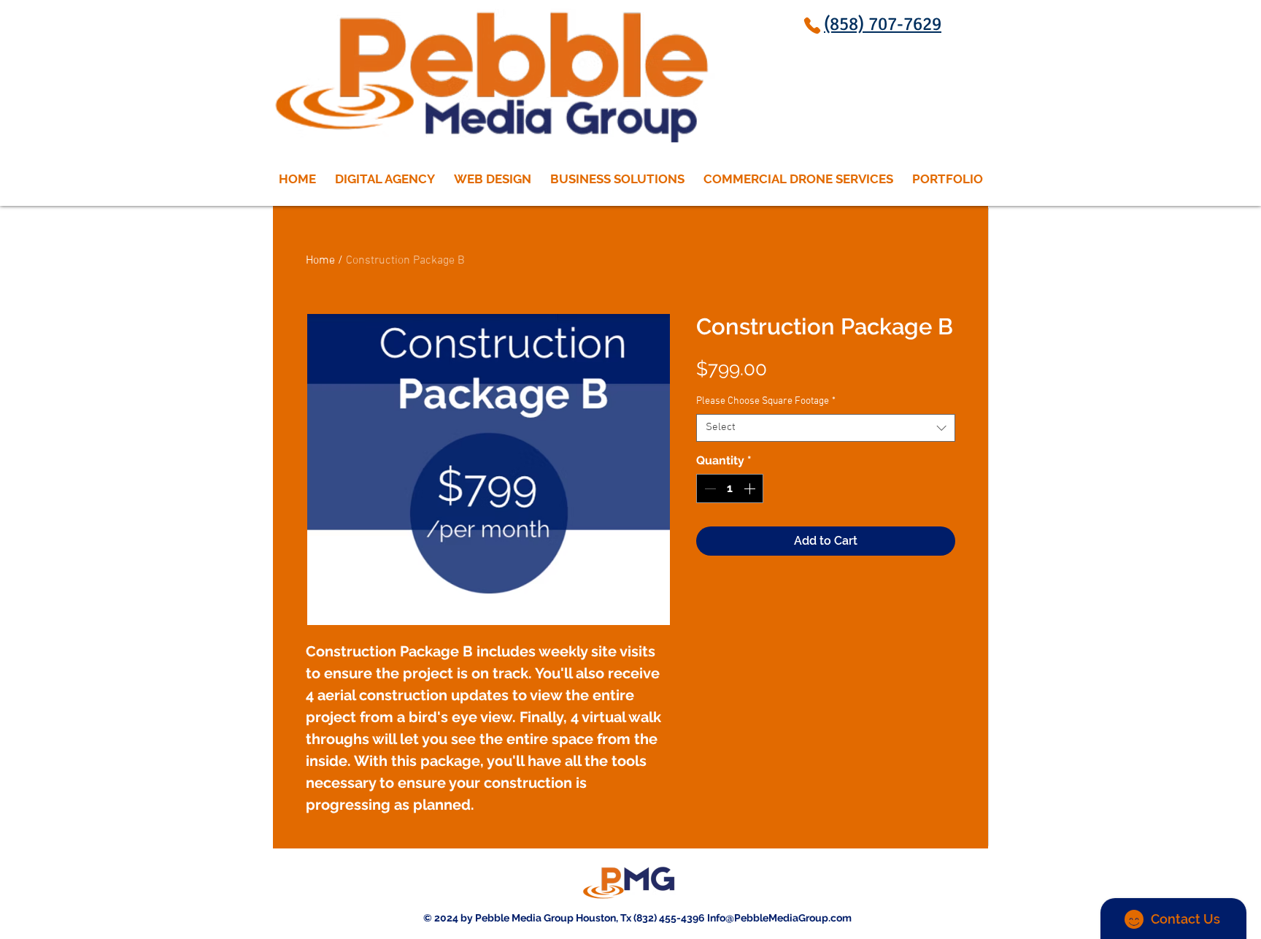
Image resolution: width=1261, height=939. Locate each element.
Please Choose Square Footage (766, 401)
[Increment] (751, 488)
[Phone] (812, 25)
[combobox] (825, 428)
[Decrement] (708, 488)
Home (320, 260)
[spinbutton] (730, 488)
